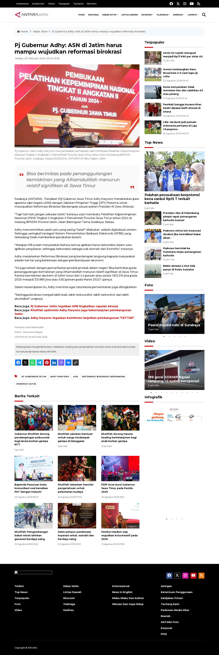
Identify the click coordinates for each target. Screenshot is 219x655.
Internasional (120, 586)
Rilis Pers (91, 3)
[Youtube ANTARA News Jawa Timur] (192, 3)
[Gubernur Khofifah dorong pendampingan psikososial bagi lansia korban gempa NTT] (34, 417)
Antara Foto (38, 3)
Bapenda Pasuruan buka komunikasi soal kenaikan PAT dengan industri (31, 488)
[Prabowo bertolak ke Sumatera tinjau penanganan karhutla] (153, 253)
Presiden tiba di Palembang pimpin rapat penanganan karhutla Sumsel (181, 216)
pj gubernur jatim (34, 376)
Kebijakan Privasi (172, 598)
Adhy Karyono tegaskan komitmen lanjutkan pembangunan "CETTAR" (82, 318)
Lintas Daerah (129, 15)
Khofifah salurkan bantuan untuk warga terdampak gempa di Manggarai (75, 437)
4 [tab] (179, 336)
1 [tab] (164, 336)
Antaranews (22, 3)
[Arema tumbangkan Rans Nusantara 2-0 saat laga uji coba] (153, 74)
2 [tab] (169, 336)
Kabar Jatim (109, 15)
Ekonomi (146, 15)
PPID (164, 634)
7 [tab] (182, 392)
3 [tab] (174, 336)
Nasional (93, 15)
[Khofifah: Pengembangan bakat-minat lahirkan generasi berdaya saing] (34, 515)
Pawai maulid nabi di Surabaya (174, 325)
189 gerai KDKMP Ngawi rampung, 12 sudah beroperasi (173, 379)
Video (150, 341)
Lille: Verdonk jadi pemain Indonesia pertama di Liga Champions (180, 126)
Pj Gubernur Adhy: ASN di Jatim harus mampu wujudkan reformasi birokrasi (98, 31)
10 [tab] (197, 392)
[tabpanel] (174, 314)
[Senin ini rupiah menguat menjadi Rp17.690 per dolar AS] (153, 57)
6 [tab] (177, 392)
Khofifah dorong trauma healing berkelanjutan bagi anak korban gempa (119, 437)
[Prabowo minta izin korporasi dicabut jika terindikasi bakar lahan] (153, 235)
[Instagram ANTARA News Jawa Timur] (184, 3)
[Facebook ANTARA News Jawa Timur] (171, 3)
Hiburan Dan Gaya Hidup (128, 604)
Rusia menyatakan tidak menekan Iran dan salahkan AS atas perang (183, 90)
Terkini (51, 3)
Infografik (153, 397)
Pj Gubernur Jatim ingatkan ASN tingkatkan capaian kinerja (74, 306)
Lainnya (192, 15)
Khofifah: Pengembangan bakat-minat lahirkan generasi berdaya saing (31, 535)
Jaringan (166, 586)
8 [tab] (187, 392)
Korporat (166, 628)
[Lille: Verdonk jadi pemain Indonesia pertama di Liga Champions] (153, 127)
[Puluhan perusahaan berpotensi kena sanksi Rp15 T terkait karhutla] (174, 171)
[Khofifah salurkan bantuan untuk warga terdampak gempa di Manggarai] (77, 417)
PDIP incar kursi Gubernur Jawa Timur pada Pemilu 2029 (118, 488)
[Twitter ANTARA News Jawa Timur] (178, 3)
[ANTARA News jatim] (32, 15)
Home (81, 15)
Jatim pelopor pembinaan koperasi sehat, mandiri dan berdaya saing (76, 535)
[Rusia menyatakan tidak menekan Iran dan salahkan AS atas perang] (153, 91)
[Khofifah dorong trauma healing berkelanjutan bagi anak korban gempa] (120, 417)
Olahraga (162, 15)
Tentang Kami (170, 604)
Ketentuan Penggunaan (176, 592)
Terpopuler (64, 3)
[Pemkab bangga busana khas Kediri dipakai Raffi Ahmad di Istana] (153, 109)
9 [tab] (192, 392)
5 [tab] (184, 336)
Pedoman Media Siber (175, 610)
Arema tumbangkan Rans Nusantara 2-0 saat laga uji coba (180, 73)
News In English (122, 592)
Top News (78, 3)
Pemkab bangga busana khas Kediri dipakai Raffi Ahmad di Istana (182, 108)
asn (75, 376)
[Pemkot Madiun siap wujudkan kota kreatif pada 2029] (120, 515)
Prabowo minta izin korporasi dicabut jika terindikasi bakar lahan (182, 234)
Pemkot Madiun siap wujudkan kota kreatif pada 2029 (119, 535)
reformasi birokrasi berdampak (103, 376)
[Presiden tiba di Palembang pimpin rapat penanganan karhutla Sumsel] (153, 218)
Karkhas (178, 15)
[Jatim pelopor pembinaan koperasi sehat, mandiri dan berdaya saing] (77, 515)
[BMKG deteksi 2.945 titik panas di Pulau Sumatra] (153, 270)
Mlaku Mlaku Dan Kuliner (128, 598)
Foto (149, 285)
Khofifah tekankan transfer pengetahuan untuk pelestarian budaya (76, 488)
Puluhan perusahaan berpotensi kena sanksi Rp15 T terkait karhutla (172, 199)
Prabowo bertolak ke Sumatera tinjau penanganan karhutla (182, 252)
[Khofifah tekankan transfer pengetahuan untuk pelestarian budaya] (77, 468)
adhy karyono (59, 376)
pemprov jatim (26, 384)
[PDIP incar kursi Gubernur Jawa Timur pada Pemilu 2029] (120, 468)
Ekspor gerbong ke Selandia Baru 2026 (172, 505)
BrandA (165, 616)
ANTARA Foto (170, 622)
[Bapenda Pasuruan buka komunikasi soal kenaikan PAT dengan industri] (34, 468)
